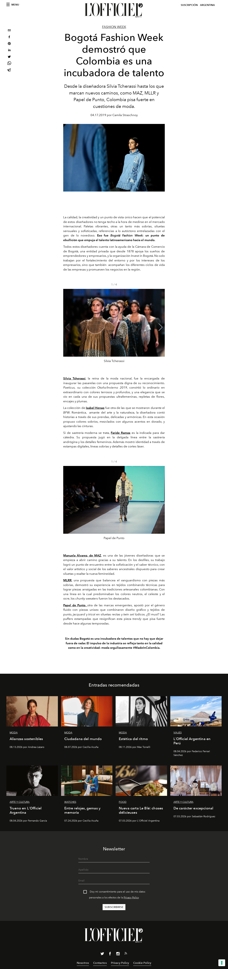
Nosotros (83, 963)
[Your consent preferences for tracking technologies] (221, 962)
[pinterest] (9, 44)
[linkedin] (9, 50)
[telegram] (9, 70)
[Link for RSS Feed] (126, 954)
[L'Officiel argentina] (114, 10)
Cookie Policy (142, 963)
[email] (9, 30)
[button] (160, 327)
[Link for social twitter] (102, 954)
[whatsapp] (9, 63)
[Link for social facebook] (110, 954)
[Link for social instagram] (118, 954)
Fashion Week (114, 27)
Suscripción (189, 5)
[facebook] (9, 37)
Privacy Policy (131, 897)
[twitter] (9, 57)
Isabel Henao (95, 408)
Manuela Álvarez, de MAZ (82, 555)
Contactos (100, 963)
